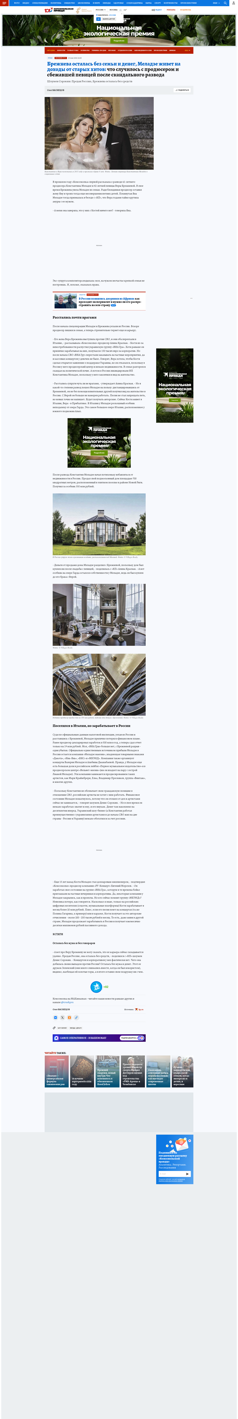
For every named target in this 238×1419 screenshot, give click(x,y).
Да (98, 19)
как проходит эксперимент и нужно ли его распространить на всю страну (110, 302)
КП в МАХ (112, 50)
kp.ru (141, 1009)
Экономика (84, 3)
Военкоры (85, 50)
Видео (26, 3)
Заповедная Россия (143, 50)
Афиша (172, 50)
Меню (4, 3)
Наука (148, 3)
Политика (56, 3)
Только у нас (72, 50)
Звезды (107, 3)
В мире (96, 3)
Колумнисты (171, 3)
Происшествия (188, 3)
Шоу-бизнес (62, 1028)
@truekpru (67, 1002)
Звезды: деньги (76, 1028)
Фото (17, 3)
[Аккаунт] (233, 3)
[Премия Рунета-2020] (82, 10)
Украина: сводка (99, 50)
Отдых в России (125, 50)
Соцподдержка (134, 3)
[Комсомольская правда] (59, 9)
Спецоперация (40, 3)
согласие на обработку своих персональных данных (172, 1180)
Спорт (157, 3)
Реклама (171, 10)
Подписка (185, 10)
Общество (69, 3)
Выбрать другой (109, 19)
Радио (158, 10)
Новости (61, 50)
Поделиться (183, 90)
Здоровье (118, 3)
